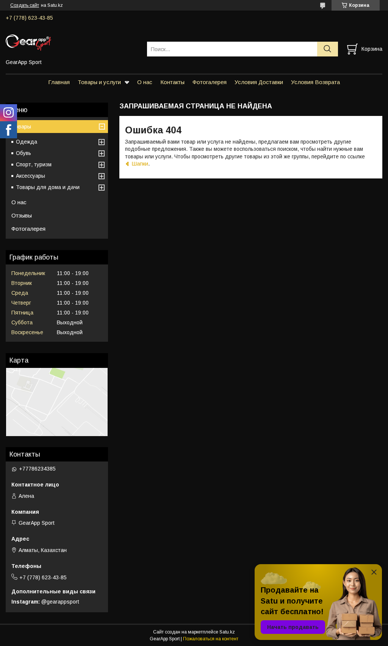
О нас (144, 82)
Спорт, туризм (34, 164)
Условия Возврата (315, 82)
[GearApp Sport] (72, 42)
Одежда (26, 142)
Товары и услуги (99, 82)
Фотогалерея (209, 82)
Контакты (172, 82)
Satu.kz (227, 632)
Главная (59, 82)
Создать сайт (24, 5)
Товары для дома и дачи (48, 187)
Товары (21, 126)
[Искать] (327, 49)
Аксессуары (30, 176)
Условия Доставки (259, 82)
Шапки (139, 163)
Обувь (23, 153)
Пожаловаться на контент (210, 638)
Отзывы (21, 215)
